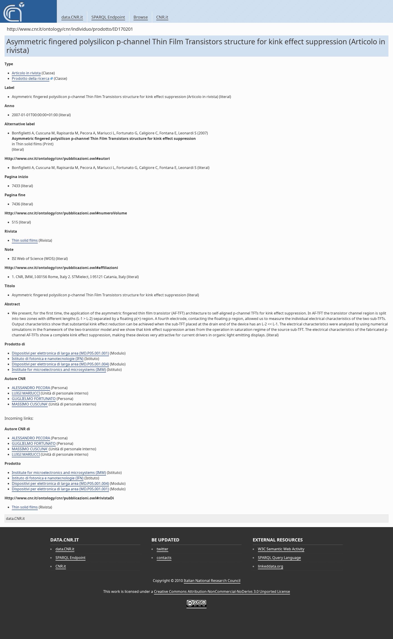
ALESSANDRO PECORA (31, 387)
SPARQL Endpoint (108, 17)
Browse (141, 17)
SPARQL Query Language (279, 557)
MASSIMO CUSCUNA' (30, 404)
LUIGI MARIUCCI (26, 393)
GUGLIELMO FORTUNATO (34, 398)
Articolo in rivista (26, 72)
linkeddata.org (270, 566)
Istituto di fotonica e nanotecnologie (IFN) (47, 358)
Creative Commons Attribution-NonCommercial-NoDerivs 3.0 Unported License (222, 591)
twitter (162, 548)
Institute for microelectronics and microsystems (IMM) (59, 369)
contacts (164, 557)
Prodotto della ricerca (30, 78)
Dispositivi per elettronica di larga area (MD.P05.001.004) (60, 364)
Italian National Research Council (212, 580)
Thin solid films (25, 240)
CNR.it (162, 17)
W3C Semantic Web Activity (281, 548)
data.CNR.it (72, 17)
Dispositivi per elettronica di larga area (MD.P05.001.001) (60, 353)
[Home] (28, 11)
